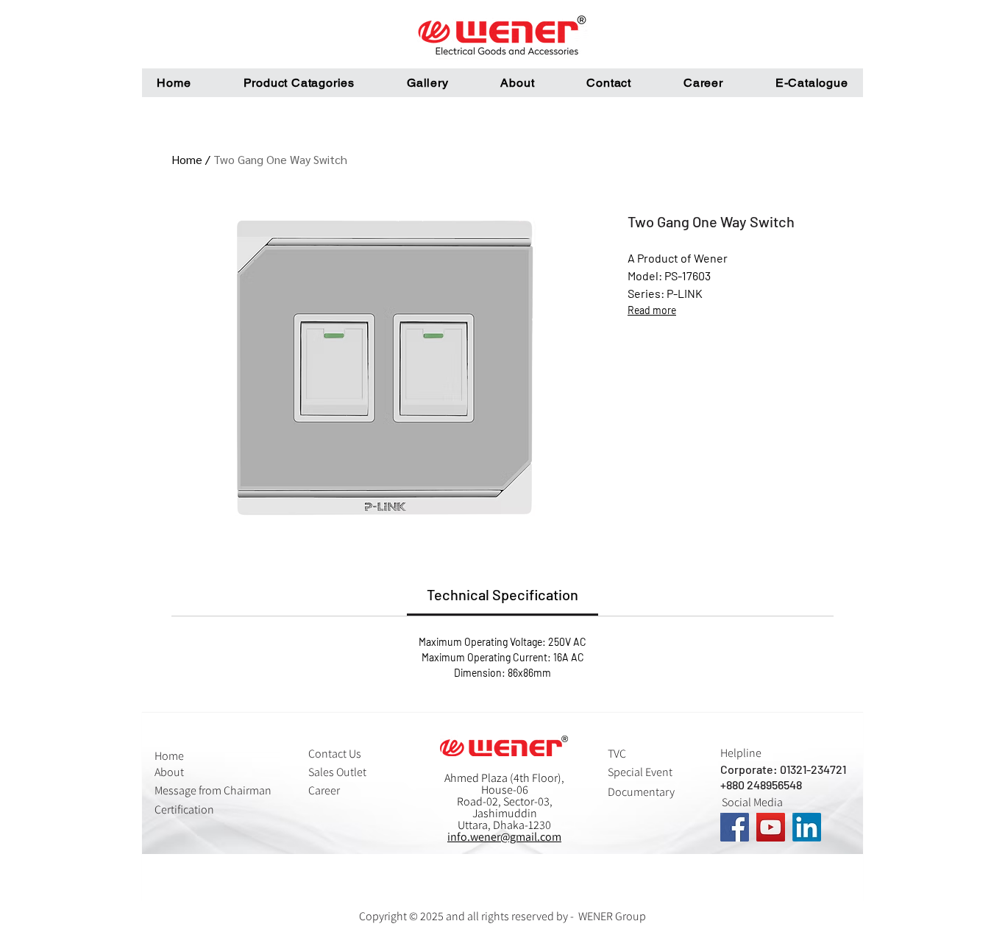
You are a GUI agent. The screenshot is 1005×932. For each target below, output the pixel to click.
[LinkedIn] (806, 827)
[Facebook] (734, 827)
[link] (502, 594)
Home (186, 159)
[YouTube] (770, 827)
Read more (652, 310)
